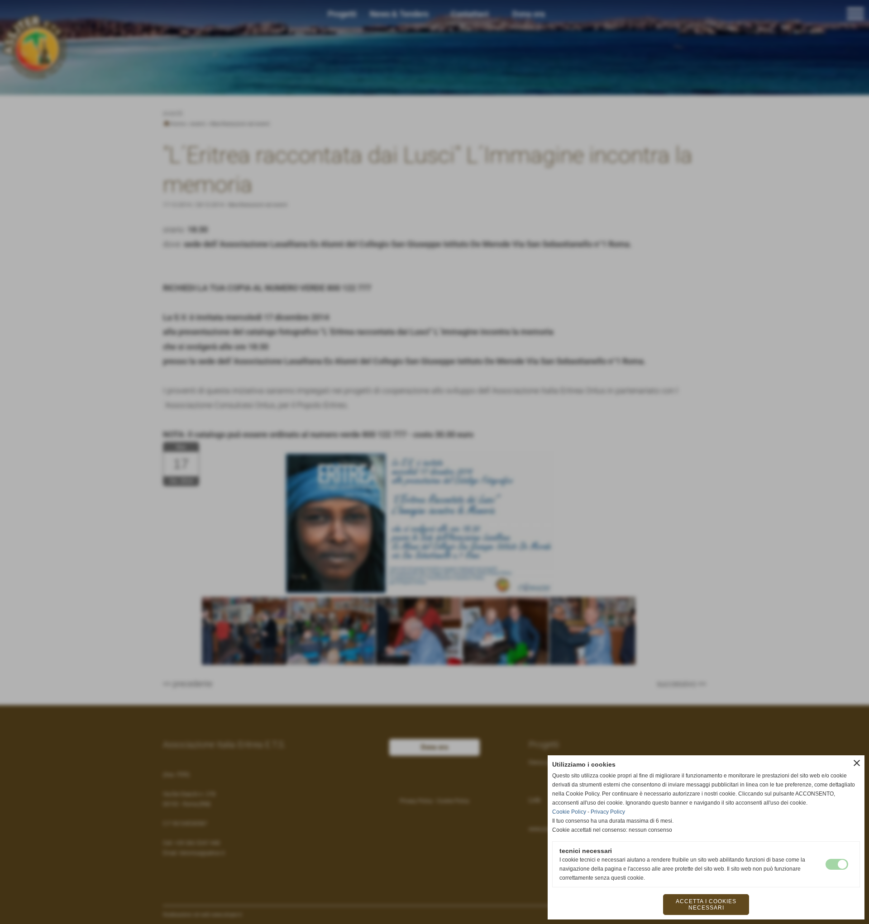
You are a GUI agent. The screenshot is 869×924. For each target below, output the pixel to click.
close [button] (856, 763)
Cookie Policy (569, 812)
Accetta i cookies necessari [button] (706, 904)
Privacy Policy (608, 812)
